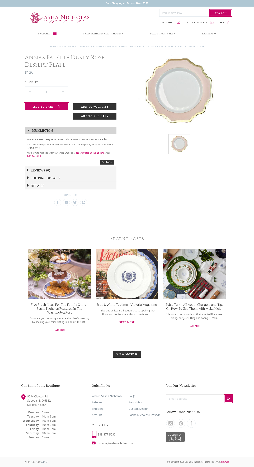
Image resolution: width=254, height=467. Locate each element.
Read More (59, 330)
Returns (97, 402)
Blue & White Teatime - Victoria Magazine (127, 304)
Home (53, 46)
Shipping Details (45, 178)
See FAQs (107, 162)
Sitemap (225, 461)
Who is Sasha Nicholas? (107, 396)
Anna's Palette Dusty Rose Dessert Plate (177, 46)
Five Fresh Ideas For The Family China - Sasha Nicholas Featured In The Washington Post (59, 308)
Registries (135, 402)
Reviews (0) (40, 170)
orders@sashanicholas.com (90, 152)
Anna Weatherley (116, 46)
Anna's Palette (139, 46)
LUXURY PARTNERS (162, 33)
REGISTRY (208, 33)
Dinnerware (66, 46)
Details (37, 186)
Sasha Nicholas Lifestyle (145, 415)
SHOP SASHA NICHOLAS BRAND (102, 33)
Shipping (98, 409)
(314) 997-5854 (36, 405)
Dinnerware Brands (89, 46)
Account (97, 415)
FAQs (132, 396)
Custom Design (138, 409)
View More (125, 354)
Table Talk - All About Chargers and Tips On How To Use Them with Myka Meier (195, 306)
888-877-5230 (34, 156)
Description (42, 130)
